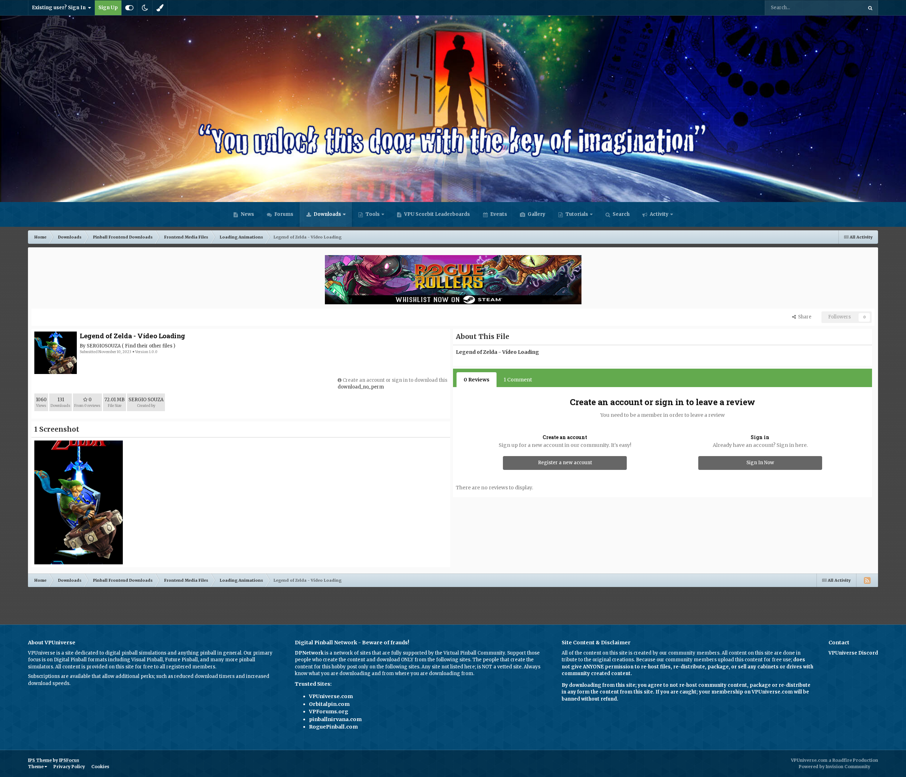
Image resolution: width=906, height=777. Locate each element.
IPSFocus (69, 760)
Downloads (326, 214)
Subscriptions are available (59, 676)
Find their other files (148, 346)
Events (498, 214)
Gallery (536, 214)
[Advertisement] (453, 603)
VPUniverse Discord (853, 653)
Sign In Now (760, 463)
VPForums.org (328, 711)
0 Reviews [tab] (476, 379)
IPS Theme (40, 760)
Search (621, 214)
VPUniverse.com (331, 696)
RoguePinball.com (333, 727)
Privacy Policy (69, 766)
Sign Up (108, 8)
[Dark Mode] (144, 7)
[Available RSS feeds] (867, 580)
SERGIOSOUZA (104, 346)
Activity (659, 214)
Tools (373, 214)
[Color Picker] (160, 7)
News (247, 214)
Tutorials (576, 214)
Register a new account (565, 463)
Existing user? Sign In (60, 8)
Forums (283, 214)
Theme (36, 766)
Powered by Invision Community (834, 766)
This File (844, 7)
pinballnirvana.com (335, 719)
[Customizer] (129, 7)
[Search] (870, 7)
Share (804, 317)
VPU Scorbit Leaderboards (436, 214)
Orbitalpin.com (329, 704)
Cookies (100, 766)
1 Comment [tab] (518, 379)
